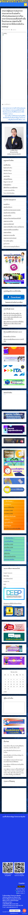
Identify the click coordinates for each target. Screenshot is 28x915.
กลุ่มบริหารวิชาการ (8, 207)
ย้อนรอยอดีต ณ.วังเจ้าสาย (10, 336)
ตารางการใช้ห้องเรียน (9, 507)
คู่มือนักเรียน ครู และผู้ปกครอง (11, 187)
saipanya (14, 29)
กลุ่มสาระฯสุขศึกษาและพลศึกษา (11, 229)
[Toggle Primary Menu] (25, 4)
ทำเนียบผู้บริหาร (7, 184)
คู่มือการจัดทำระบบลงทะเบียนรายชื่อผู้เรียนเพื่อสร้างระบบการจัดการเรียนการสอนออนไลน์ (14, 323)
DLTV (5, 584)
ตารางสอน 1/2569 (8, 510)
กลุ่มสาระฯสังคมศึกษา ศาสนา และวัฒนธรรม (14, 226)
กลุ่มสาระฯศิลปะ (7, 232)
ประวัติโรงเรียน (7, 165)
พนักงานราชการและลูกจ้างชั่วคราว (12, 246)
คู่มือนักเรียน (7, 553)
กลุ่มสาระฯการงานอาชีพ (9, 235)
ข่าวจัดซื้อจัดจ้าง (7, 104)
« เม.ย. (5, 691)
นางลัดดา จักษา (14, 152)
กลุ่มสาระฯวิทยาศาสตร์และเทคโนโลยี (12, 218)
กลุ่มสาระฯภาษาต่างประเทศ (10, 238)
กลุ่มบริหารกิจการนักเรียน (9, 212)
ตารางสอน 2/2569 (8, 513)
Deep (5, 587)
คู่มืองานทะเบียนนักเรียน (10, 556)
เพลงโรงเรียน (7, 176)
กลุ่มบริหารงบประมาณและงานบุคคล (12, 210)
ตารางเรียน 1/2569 (8, 544)
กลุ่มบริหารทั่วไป (7, 215)
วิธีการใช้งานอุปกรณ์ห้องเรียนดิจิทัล (12, 528)
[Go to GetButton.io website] (24, 913)
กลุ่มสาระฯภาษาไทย (8, 221)
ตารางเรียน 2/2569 (8, 547)
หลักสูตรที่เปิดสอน (8, 179)
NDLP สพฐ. (6, 576)
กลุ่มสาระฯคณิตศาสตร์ (9, 224)
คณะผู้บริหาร (7, 204)
